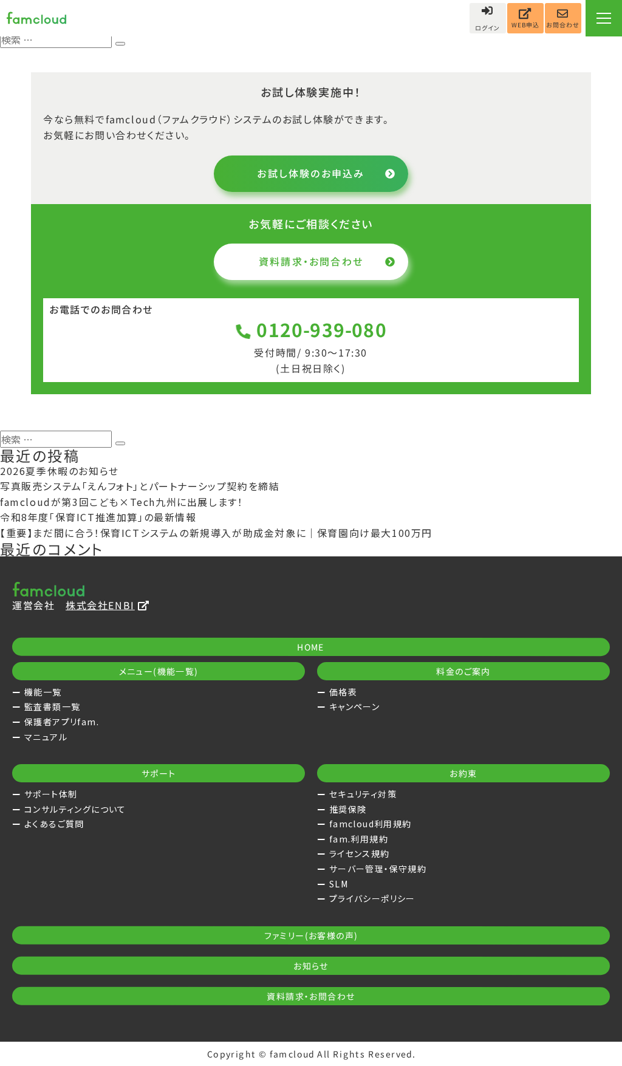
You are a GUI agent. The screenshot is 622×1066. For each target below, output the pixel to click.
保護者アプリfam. (61, 722)
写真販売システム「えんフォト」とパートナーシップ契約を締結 (139, 486)
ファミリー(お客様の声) (311, 935)
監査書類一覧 (52, 706)
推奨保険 (348, 809)
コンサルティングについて (75, 809)
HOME (311, 647)
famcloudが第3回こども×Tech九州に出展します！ (121, 501)
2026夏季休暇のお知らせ (59, 470)
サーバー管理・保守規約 (377, 869)
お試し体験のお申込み (310, 173)
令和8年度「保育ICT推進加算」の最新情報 (98, 517)
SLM (338, 884)
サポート (159, 773)
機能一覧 (43, 692)
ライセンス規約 (359, 853)
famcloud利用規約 (370, 824)
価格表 (343, 692)
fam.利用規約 (358, 839)
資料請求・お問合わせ (311, 261)
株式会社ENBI (100, 605)
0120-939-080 (322, 329)
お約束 (463, 773)
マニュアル (45, 737)
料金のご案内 (463, 671)
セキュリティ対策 (363, 794)
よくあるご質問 (54, 824)
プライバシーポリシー (372, 898)
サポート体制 (50, 794)
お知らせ (311, 966)
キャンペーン (354, 706)
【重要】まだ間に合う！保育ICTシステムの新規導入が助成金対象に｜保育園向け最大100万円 (216, 532)
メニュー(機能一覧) (159, 671)
